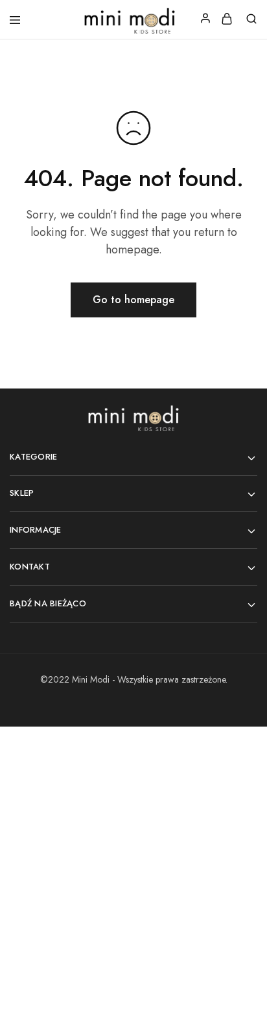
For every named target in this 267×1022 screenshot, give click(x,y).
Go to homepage (133, 299)
